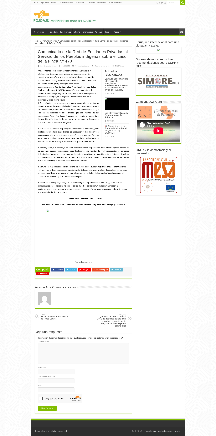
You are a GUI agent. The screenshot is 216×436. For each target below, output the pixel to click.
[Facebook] (159, 3)
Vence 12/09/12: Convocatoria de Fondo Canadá (54, 316)
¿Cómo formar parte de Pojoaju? (88, 32)
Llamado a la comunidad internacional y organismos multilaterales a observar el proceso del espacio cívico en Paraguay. (116, 84)
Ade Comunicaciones (48, 66)
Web (40, 386)
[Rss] (157, 3)
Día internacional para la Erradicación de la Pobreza (116, 115)
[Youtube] (165, 3)
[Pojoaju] (66, 16)
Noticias (80, 2)
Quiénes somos (48, 2)
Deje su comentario (102, 66)
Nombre (42, 367)
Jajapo (108, 32)
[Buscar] (182, 2)
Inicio (35, 2)
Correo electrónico (46, 377)
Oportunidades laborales (60, 32)
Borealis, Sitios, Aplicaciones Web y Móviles (163, 431)
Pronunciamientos (97, 2)
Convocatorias (40, 32)
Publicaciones (116, 2)
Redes (116, 32)
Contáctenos (66, 2)
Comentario (43, 341)
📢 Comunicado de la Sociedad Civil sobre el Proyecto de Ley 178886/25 (116, 129)
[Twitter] (162, 3)
